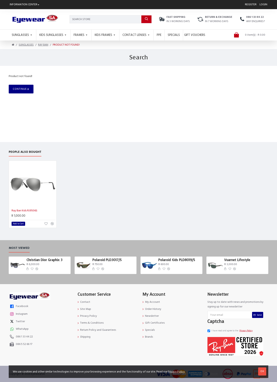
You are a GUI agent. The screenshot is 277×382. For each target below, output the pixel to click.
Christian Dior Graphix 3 (44, 260)
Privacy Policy (176, 372)
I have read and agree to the (232, 330)
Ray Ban (43, 45)
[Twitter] (12, 322)
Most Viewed (19, 248)
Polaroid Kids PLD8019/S (176, 260)
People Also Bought (25, 152)
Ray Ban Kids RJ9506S (24, 210)
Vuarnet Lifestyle (237, 260)
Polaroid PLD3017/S (107, 260)
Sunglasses (26, 45)
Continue (20, 89)
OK (262, 371)
